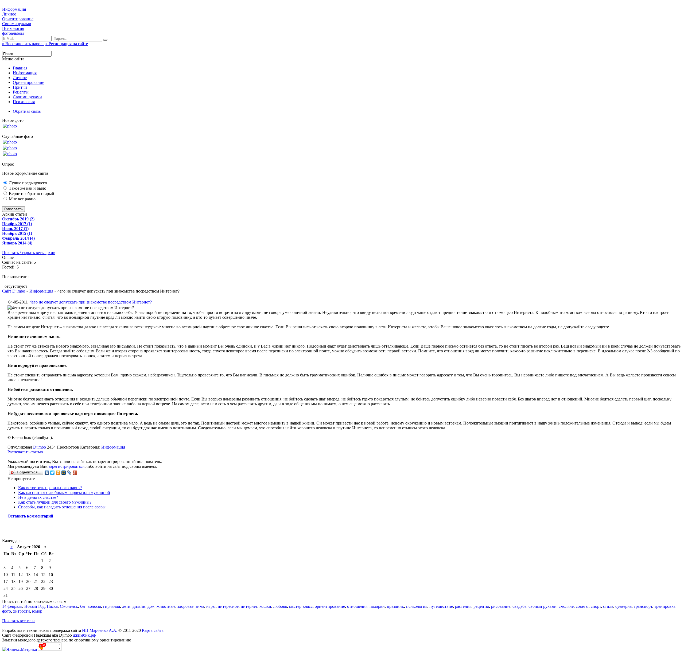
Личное (9, 14)
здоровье (185, 606)
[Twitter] (52, 472)
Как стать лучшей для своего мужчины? (54, 502)
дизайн (139, 606)
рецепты (481, 606)
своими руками (542, 606)
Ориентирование (17, 19)
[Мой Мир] (64, 472)
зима (200, 606)
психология (416, 606)
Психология (13, 28)
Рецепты (21, 92)
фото (6, 611)
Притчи (20, 87)
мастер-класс (301, 606)
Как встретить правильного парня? (50, 487)
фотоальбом (13, 33)
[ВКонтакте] (47, 472)
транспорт (643, 606)
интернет (249, 606)
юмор (37, 611)
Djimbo (39, 447)
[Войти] (105, 40)
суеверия (623, 606)
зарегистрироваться (66, 466)
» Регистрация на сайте (66, 43)
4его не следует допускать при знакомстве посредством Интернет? (91, 302)
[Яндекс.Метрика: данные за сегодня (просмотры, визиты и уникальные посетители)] (19, 649)
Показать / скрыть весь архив (28, 252)
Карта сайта (153, 630)
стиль (608, 606)
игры (211, 606)
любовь (280, 606)
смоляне (566, 606)
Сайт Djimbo (13, 291)
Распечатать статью (25, 452)
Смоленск (69, 606)
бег (83, 606)
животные (166, 606)
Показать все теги (18, 620)
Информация (14, 9)
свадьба (519, 606)
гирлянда (111, 606)
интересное (228, 606)
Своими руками (16, 23)
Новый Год (34, 606)
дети (126, 606)
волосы (94, 606)
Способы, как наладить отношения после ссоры (62, 507)
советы (582, 606)
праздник (395, 606)
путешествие (441, 606)
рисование (500, 606)
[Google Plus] (75, 472)
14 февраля (12, 606)
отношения (357, 606)
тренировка (664, 606)
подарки (377, 606)
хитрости (21, 611)
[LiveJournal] (69, 472)
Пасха (52, 606)
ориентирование (330, 606)
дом (150, 606)
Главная (20, 68)
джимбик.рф (84, 635)
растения (463, 606)
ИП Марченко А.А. (99, 630)
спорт (596, 606)
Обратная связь (27, 111)
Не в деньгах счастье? (38, 497)
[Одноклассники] (58, 472)
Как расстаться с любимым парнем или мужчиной (64, 492)
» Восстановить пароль (23, 43)
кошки (265, 606)
